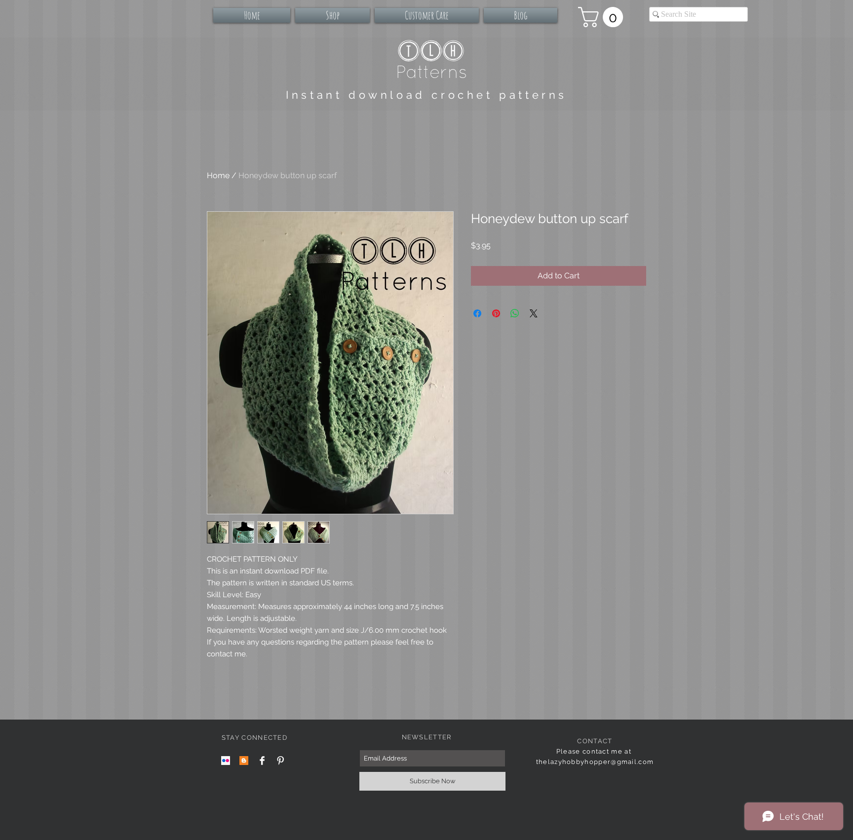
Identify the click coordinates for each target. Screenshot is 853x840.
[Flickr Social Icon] (225, 760)
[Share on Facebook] (477, 313)
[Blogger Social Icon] (243, 760)
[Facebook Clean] (262, 760)
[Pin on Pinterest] (496, 313)
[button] (603, 17)
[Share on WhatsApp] (515, 313)
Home (218, 175)
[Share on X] (534, 313)
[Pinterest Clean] (280, 760)
